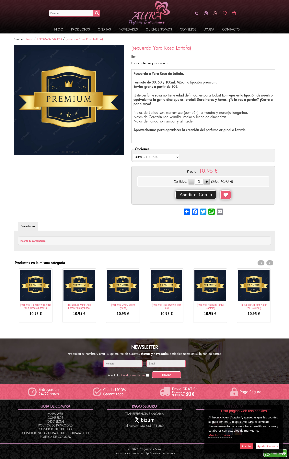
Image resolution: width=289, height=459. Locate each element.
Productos (80, 29)
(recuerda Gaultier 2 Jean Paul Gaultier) (254, 306)
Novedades (128, 29)
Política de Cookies (55, 437)
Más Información (220, 435)
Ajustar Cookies (267, 446)
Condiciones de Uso (55, 429)
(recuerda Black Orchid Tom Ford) (166, 306)
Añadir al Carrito (196, 195)
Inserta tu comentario (33, 240)
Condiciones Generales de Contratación (55, 433)
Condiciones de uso (133, 375)
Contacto (231, 29)
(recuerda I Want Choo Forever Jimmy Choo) (79, 306)
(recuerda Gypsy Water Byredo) (123, 306)
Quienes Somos (159, 29)
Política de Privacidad (55, 425)
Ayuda (209, 29)
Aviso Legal (55, 421)
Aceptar (247, 446)
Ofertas (104, 29)
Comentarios (28, 226)
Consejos (188, 29)
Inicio (58, 29)
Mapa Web (55, 414)
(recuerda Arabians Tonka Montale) (210, 306)
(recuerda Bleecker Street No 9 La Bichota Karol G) (35, 306)
